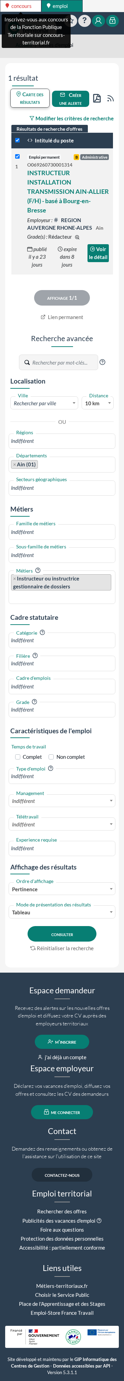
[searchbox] (62, 441)
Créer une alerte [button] (70, 99)
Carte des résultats (32, 98)
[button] (102, 362)
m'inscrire (65, 1042)
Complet (32, 757)
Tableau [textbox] (21, 912)
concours (21, 6)
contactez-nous (62, 1175)
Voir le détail (98, 253)
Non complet (70, 757)
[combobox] (44, 403)
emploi (60, 6)
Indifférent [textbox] (23, 801)
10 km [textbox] (92, 403)
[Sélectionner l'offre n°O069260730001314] (17, 157)
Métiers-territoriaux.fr (62, 1286)
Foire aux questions (62, 1229)
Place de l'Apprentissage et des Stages (62, 1304)
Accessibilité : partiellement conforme (62, 1247)
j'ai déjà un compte (65, 1057)
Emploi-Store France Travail (62, 1313)
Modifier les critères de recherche (74, 118)
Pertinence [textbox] (25, 889)
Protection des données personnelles (62, 1238)
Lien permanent (65, 317)
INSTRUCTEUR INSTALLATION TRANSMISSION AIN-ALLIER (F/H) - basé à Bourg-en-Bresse (68, 191)
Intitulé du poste (54, 140)
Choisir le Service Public (62, 1295)
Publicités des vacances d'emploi (58, 1221)
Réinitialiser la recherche (65, 948)
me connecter (65, 1112)
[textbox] (44, 403)
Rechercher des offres (62, 1211)
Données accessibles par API (81, 1366)
